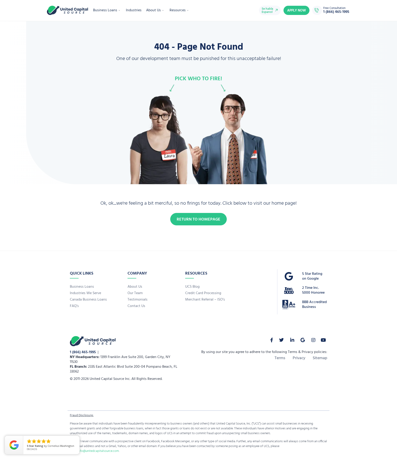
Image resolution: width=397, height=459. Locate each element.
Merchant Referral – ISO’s (205, 299)
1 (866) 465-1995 (83, 352)
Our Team (135, 293)
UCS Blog (192, 286)
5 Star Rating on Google (312, 276)
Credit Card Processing (203, 293)
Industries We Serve (85, 293)
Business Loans (105, 10)
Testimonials (137, 299)
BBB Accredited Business (314, 304)
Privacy (299, 358)
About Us (153, 10)
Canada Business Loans (88, 299)
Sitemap (320, 358)
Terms (280, 358)
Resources (178, 10)
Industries (134, 10)
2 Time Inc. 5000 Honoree (313, 290)
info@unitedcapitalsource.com (98, 451)
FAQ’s (74, 306)
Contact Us (136, 306)
